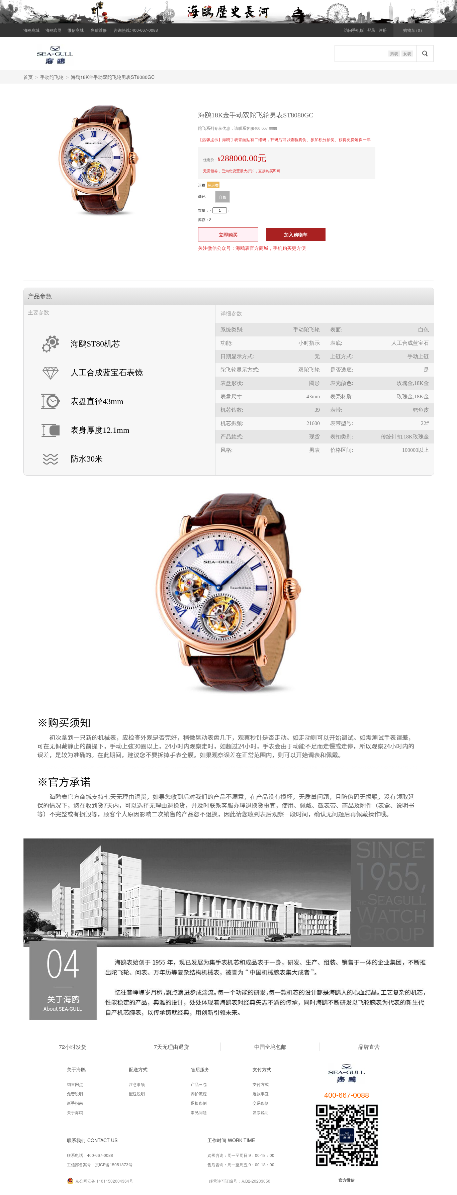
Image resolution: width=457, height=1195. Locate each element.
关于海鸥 (75, 1112)
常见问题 (199, 1112)
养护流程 (199, 1093)
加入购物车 (295, 234)
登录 (371, 30)
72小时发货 (72, 1047)
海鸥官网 (53, 30)
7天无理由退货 (171, 1047)
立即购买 (228, 234)
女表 (407, 53)
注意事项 (137, 1084)
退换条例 (199, 1103)
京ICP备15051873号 (113, 1164)
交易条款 (261, 1103)
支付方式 (261, 1084)
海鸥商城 (31, 30)
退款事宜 (261, 1093)
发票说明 (261, 1112)
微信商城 (76, 30)
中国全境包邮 (270, 1047)
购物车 (413, 30)
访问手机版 (354, 30)
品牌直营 (369, 1047)
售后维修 (99, 30)
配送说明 (137, 1093)
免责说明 (75, 1093)
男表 (394, 53)
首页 (28, 77)
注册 (383, 30)
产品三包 (199, 1084)
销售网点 (75, 1084)
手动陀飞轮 (52, 77)
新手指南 (75, 1103)
